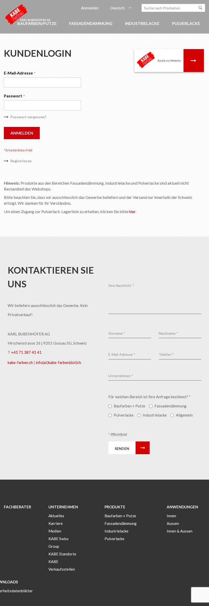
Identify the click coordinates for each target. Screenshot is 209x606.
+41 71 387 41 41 (26, 352)
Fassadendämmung (120, 523)
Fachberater (17, 507)
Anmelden (90, 7)
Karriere (55, 523)
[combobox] (173, 8)
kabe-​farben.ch (21, 362)
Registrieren (21, 161)
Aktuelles (56, 515)
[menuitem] (91, 23)
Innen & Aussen (179, 531)
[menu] (104, 26)
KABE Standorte (62, 554)
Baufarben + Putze (120, 515)
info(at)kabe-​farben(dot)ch (58, 362)
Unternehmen (63, 507)
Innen (171, 515)
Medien (54, 531)
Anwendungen (182, 507)
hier (132, 211)
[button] (121, 8)
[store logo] (28, 14)
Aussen (173, 523)
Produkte (114, 507)
